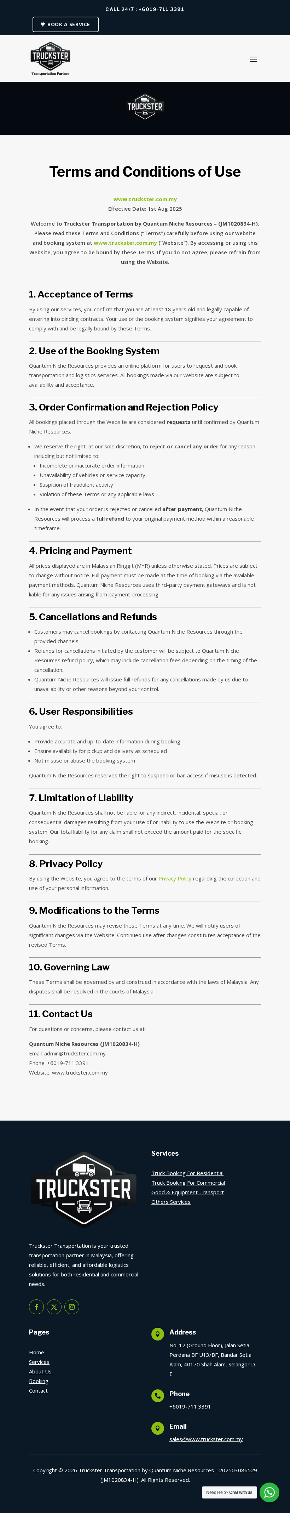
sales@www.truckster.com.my (206, 1439)
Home (36, 1352)
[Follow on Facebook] (36, 1306)
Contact (38, 1390)
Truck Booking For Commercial (188, 1182)
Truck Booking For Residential (187, 1173)
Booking (38, 1380)
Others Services (171, 1201)
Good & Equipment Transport (187, 1192)
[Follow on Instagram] (71, 1306)
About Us (40, 1371)
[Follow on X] (54, 1306)
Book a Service (68, 24)
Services (39, 1361)
